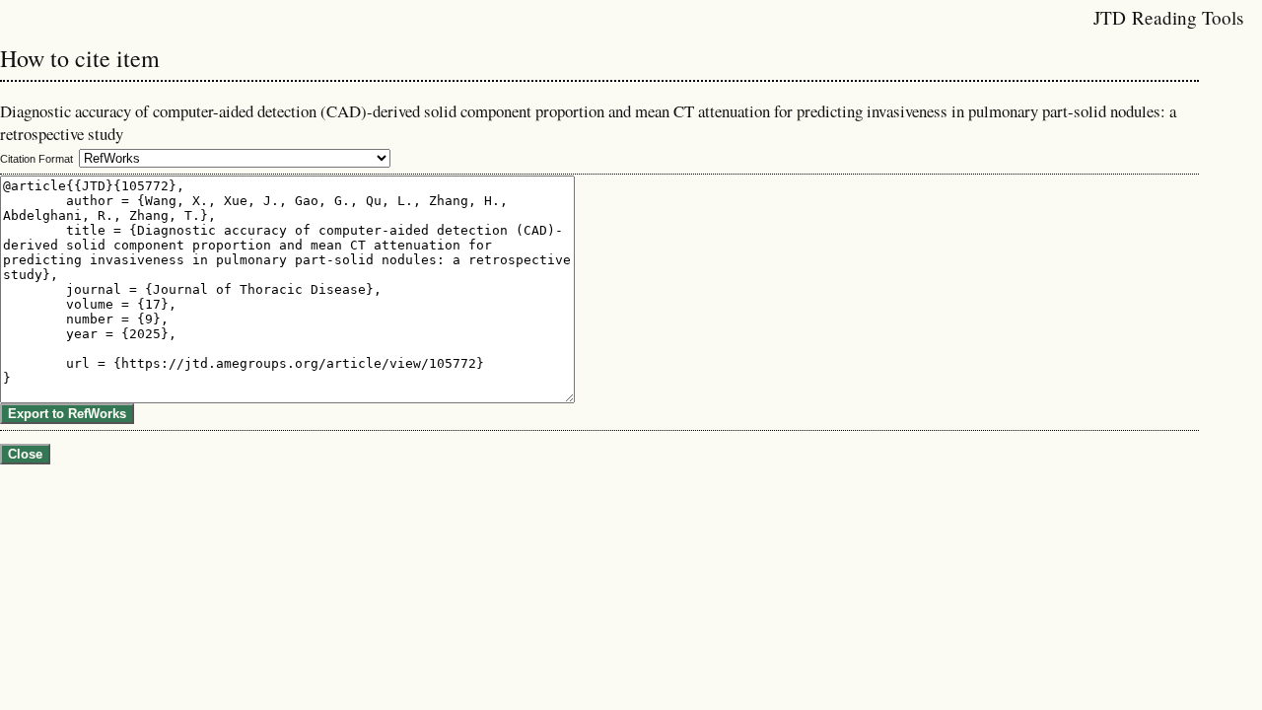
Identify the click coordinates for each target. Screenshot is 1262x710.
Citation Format (36, 159)
